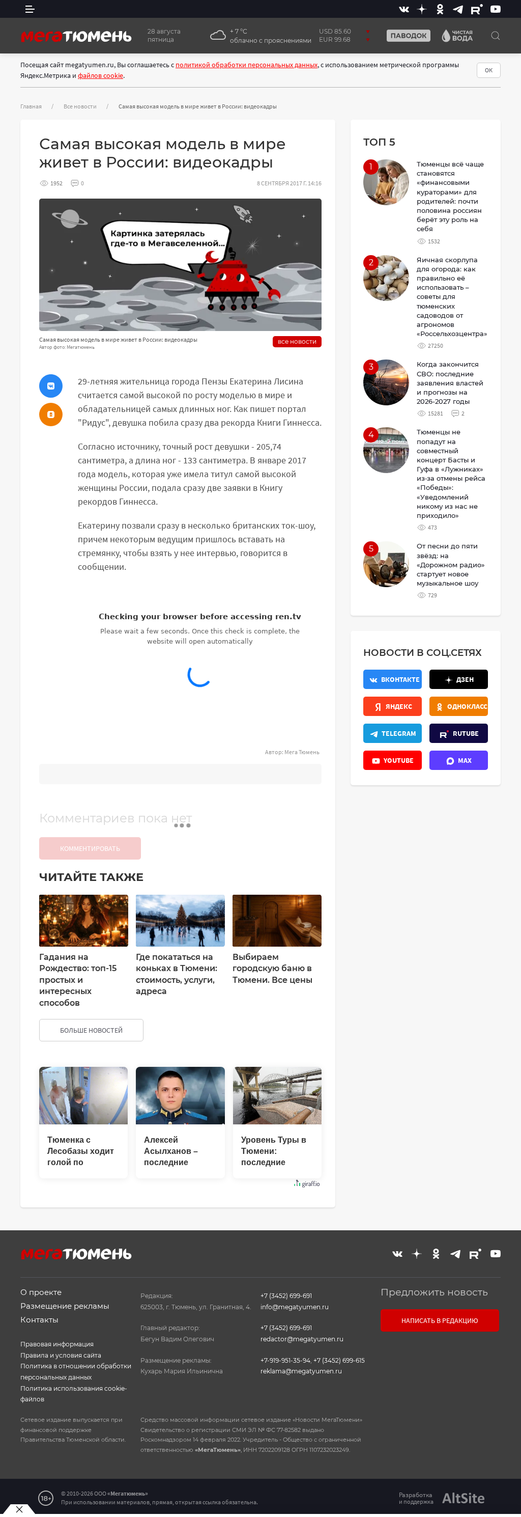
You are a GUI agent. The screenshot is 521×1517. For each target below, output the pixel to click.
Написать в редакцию (439, 1320)
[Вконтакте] (404, 9)
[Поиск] (495, 36)
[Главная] (76, 35)
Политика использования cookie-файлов (73, 1394)
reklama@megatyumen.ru (301, 1371)
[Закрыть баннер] (19, 1509)
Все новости (80, 106)
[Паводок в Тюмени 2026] (404, 35)
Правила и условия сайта (60, 1355)
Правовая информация (57, 1344)
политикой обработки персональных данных (246, 64)
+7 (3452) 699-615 (339, 1360)
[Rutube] (477, 9)
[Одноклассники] (440, 9)
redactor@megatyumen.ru (301, 1339)
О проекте (41, 1292)
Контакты (39, 1320)
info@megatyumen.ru (294, 1307)
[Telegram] (458, 9)
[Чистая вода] (453, 35)
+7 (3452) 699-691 (286, 1296)
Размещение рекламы (64, 1306)
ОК (489, 70)
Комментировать (90, 848)
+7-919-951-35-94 (285, 1360)
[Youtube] (495, 9)
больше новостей (91, 1030)
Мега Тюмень (302, 752)
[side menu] (30, 9)
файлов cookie (100, 75)
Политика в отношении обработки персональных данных (75, 1371)
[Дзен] (422, 9)
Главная (31, 106)
